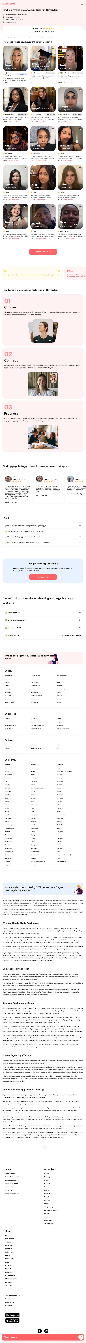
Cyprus (33, 784)
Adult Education (36, 748)
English (47, 1183)
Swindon (59, 695)
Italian (47, 1200)
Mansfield (8, 685)
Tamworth (8, 699)
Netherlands (61, 825)
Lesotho (7, 815)
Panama (7, 835)
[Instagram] (46, 1331)
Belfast (8, 1269)
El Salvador (8, 791)
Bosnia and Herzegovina (64, 771)
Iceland (59, 801)
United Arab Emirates (38, 861)
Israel (7, 808)
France (33, 794)
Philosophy (8, 722)
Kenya (33, 811)
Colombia (34, 781)
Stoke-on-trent (36, 675)
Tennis (46, 1187)
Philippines (8, 838)
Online (59, 702)
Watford (59, 699)
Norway (7, 831)
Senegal (33, 845)
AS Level (33, 745)
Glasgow (8, 1242)
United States (61, 861)
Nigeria (59, 828)
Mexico (7, 821)
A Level (7, 745)
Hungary (33, 801)
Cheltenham (35, 679)
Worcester (34, 702)
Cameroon (8, 778)
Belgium (59, 768)
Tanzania (8, 858)
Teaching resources (12, 1299)
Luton (58, 682)
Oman (33, 831)
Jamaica (59, 808)
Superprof (5, 37)
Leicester (8, 1282)
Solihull (59, 692)
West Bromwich (10, 702)
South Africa (9, 851)
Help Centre (9, 1302)
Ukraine (7, 861)
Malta (33, 818)
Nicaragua (34, 828)
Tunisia (33, 858)
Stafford (8, 695)
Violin (46, 1203)
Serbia (59, 845)
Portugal (60, 838)
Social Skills (9, 728)
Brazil (33, 774)
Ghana (7, 798)
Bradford (8, 1272)
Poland (33, 838)
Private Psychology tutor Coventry (19, 37)
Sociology (34, 718)
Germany (60, 794)
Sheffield (8, 1248)
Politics (59, 718)
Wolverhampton (62, 675)
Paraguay (34, 835)
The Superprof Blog (12, 1295)
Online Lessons (10, 1187)
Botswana (8, 774)
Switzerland (35, 855)
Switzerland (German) (64, 855)
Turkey (59, 858)
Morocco (59, 821)
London (8, 1235)
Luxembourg (61, 815)
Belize (7, 771)
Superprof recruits (12, 1193)
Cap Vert (60, 778)
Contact (8, 1305)
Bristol (7, 1262)
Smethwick (34, 692)
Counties (8, 1190)
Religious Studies (10, 725)
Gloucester (34, 682)
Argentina (34, 764)
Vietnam (33, 865)
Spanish (47, 1193)
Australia (60, 764)
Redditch (8, 692)
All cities (8, 1285)
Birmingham (8, 675)
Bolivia (33, 771)
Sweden (7, 855)
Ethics (33, 722)
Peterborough (61, 689)
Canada (33, 778)
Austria (7, 768)
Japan (7, 811)
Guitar (46, 1190)
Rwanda (7, 845)
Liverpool (8, 1245)
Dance (46, 1213)
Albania (7, 764)
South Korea (35, 851)
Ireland (59, 805)
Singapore (8, 848)
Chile (6, 781)
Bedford (7, 679)
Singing (47, 1177)
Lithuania (34, 815)
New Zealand (9, 828)
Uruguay (7, 865)
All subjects (48, 1223)
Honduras (8, 801)
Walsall (33, 699)
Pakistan (60, 831)
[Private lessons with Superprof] (9, 4)
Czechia (59, 784)
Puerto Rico (8, 841)
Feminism (60, 725)
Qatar (33, 841)
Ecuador (59, 788)
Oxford (33, 689)
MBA (58, 748)
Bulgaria (59, 774)
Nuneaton (60, 685)
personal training (51, 1210)
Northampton (35, 685)
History (7, 718)
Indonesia (34, 805)
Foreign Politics (36, 728)
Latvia (59, 811)
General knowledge (37, 725)
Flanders (8, 794)
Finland (59, 791)
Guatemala (60, 798)
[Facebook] (40, 1331)
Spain (58, 851)
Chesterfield (61, 679)
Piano (46, 1180)
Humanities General (63, 728)
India (6, 805)
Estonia (33, 791)
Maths (46, 1173)
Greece (33, 798)
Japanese (48, 1217)
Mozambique (9, 825)
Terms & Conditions (12, 1177)
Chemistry (48, 1220)
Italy (32, 808)
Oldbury (7, 689)
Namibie (33, 825)
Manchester (9, 1259)
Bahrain (33, 768)
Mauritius (60, 818)
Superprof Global (11, 1183)
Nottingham (10, 1275)
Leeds (7, 1255)
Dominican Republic (37, 788)
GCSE (58, 745)
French (46, 1197)
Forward (44, 1147)
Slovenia (59, 848)
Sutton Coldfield (36, 695)
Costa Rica (60, 781)
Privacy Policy (10, 1180)
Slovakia (34, 848)
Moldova (34, 821)
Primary (7, 748)
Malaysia (8, 818)
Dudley (7, 682)
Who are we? (10, 1173)
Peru (58, 835)
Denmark (8, 788)
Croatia (7, 784)
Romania (59, 841)
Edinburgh (9, 1252)
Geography (60, 722)
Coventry (8, 1265)
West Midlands (35, 37)
